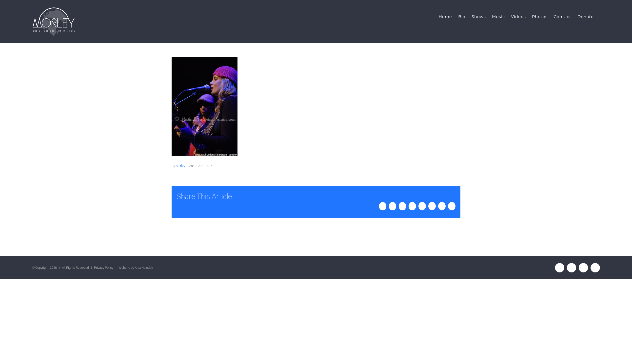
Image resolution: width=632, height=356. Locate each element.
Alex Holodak (144, 267)
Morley (180, 166)
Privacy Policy (103, 267)
